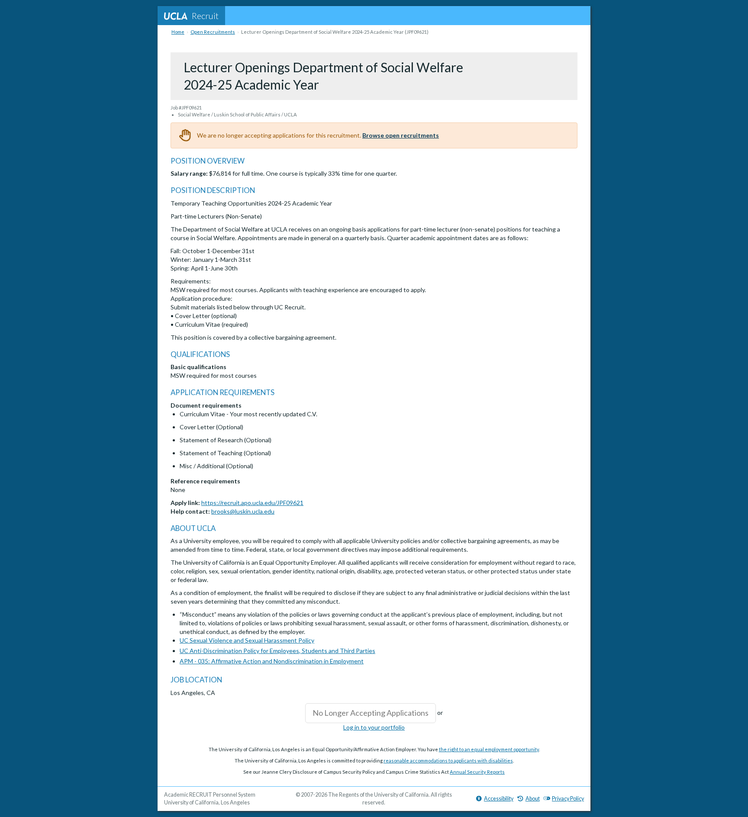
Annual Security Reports (477, 772)
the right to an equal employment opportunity (489, 749)
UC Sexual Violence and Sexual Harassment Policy (247, 640)
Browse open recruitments (400, 135)
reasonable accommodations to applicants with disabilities (448, 760)
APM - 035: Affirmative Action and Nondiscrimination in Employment (272, 661)
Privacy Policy (568, 798)
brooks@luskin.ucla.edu (242, 511)
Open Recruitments (212, 32)
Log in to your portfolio (374, 727)
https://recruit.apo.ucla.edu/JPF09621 (252, 502)
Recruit (205, 15)
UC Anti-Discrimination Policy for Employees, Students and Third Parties (277, 650)
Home (177, 32)
